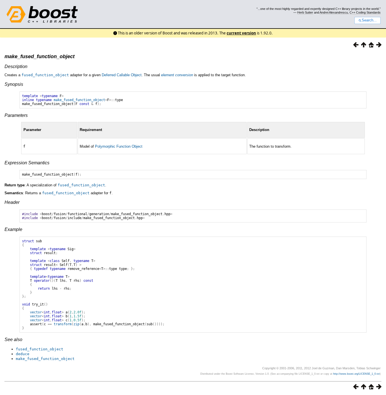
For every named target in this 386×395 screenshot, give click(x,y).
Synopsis (14, 84)
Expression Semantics (27, 162)
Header (12, 202)
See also (13, 339)
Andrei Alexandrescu (334, 12)
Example (13, 229)
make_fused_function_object (40, 56)
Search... (369, 20)
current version (241, 33)
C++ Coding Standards (365, 12)
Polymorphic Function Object (118, 146)
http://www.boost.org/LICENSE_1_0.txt (356, 373)
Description (16, 66)
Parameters (16, 115)
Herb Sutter (305, 12)
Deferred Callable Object (122, 75)
